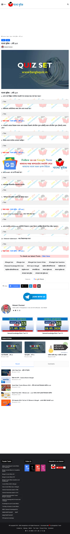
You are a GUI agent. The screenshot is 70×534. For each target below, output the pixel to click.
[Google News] (39, 279)
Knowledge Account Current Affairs (10, 503)
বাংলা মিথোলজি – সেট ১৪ (7, 355)
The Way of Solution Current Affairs (10, 506)
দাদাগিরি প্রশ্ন (36, 269)
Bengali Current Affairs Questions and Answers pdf (11, 480)
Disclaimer (50, 528)
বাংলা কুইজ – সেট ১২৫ (16, 209)
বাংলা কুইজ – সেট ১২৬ (16, 251)
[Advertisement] (35, 22)
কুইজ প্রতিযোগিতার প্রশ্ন (49, 266)
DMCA (30, 528)
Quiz (8, 36)
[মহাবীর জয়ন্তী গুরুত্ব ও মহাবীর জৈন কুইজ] (58, 347)
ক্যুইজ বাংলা (26, 269)
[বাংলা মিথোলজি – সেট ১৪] (11, 347)
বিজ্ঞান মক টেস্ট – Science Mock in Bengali (23, 377)
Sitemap (25, 528)
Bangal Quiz (9, 262)
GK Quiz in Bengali (33, 266)
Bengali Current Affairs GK (8, 474)
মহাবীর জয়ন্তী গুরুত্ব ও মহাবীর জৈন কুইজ (57, 355)
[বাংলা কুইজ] (15, 4)
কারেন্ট (16, 512)
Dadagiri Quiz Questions (57, 262)
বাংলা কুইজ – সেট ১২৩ (16, 121)
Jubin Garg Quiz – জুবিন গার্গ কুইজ (21, 370)
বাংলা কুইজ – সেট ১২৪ (16, 152)
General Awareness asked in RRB (10, 489)
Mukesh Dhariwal (8, 47)
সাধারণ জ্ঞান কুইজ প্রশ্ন (42, 273)
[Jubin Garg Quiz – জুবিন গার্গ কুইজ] (6, 372)
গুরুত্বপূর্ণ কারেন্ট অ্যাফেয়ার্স (7, 515)
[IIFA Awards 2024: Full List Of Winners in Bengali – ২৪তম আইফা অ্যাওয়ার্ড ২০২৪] (6, 403)
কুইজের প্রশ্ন (62, 266)
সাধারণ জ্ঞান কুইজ (27, 273)
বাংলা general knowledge (8, 518)
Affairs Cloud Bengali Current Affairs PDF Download (10, 466)
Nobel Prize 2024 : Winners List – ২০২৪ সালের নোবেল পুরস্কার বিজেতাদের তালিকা (32, 393)
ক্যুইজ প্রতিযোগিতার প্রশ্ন (12, 269)
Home (4, 36)
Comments (51, 364)
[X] (18, 311)
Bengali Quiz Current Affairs (37, 262)
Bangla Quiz (21, 262)
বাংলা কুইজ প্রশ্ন (48, 269)
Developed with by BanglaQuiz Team (51, 525)
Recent (17, 364)
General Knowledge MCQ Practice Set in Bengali (11, 500)
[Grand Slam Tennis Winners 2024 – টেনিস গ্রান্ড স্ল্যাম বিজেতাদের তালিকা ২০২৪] (6, 388)
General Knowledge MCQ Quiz (14, 266)
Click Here (46, 256)
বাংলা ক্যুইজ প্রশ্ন (60, 269)
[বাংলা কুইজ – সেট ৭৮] (35, 347)
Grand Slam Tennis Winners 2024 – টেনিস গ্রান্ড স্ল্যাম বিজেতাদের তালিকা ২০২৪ (31, 385)
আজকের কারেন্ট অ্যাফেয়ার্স (7, 512)
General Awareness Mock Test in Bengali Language (10, 496)
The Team (35, 528)
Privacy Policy (43, 528)
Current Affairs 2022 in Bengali (9, 484)
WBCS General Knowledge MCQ (10, 509)
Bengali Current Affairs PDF (8, 477)
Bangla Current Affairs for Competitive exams (11, 471)
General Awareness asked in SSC (10, 492)
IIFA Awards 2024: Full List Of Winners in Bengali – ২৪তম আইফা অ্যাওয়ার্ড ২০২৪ (33, 400)
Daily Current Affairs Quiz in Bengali (10, 486)
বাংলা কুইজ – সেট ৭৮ (29, 355)
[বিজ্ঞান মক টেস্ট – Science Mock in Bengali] (6, 380)
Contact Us (19, 528)
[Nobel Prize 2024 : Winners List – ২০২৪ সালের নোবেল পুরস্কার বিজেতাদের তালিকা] (6, 395)
